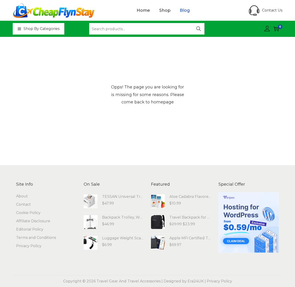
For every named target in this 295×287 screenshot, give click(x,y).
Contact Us (272, 10)
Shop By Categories (41, 28)
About (22, 196)
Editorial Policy (29, 229)
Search (199, 29)
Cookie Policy (28, 213)
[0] (276, 29)
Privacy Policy (28, 246)
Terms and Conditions (36, 237)
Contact (23, 204)
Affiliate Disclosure (33, 221)
